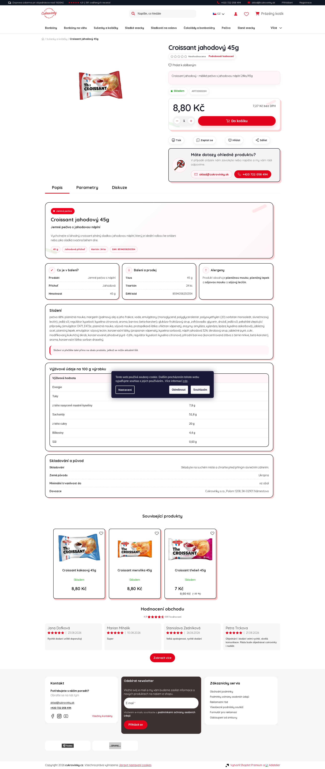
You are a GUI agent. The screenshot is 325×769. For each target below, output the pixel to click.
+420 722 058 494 (231, 2)
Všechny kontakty (102, 716)
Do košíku (239, 121)
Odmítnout (178, 389)
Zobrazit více (162, 658)
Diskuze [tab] (119, 187)
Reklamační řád (219, 702)
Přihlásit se (135, 724)
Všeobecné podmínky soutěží (226, 707)
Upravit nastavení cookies (135, 765)
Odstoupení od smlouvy (223, 717)
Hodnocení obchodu (162, 609)
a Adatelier (271, 765)
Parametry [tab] (87, 187)
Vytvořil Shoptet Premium (246, 765)
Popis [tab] (57, 187)
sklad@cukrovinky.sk (263, 2)
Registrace (305, 2)
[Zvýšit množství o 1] (191, 121)
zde (185, 381)
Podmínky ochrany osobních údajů (229, 696)
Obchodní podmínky (221, 691)
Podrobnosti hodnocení (221, 56)
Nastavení (125, 390)
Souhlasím (200, 389)
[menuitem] (51, 28)
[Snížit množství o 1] (177, 121)
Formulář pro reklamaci (223, 712)
